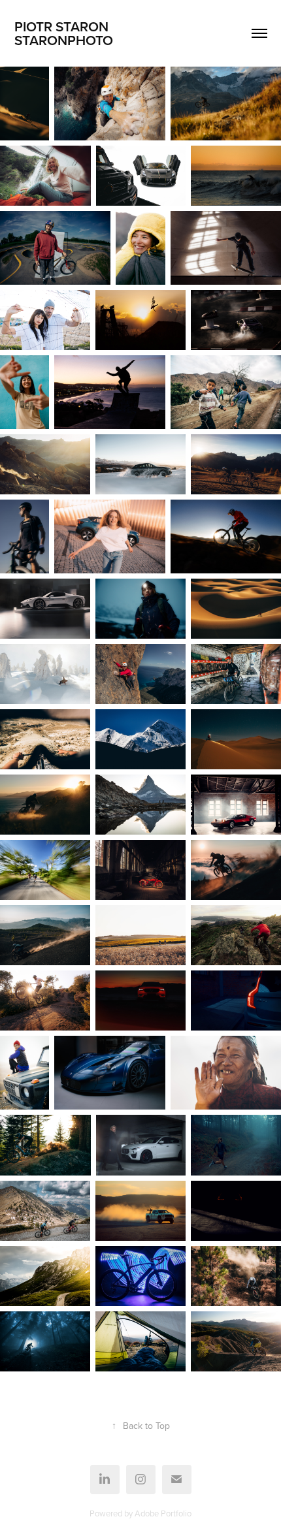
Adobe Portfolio (163, 1513)
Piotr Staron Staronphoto (99, 33)
